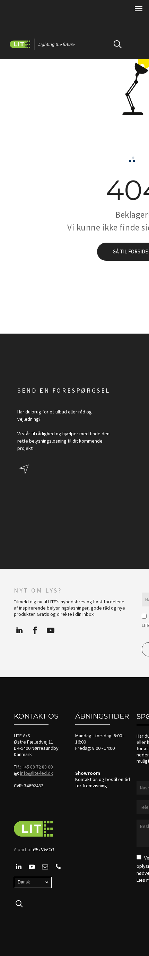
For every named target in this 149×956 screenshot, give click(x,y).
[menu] (139, 9)
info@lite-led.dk (36, 773)
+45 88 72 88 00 (37, 767)
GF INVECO (43, 849)
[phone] (58, 867)
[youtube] (50, 631)
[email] (45, 867)
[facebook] (35, 631)
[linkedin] (19, 631)
